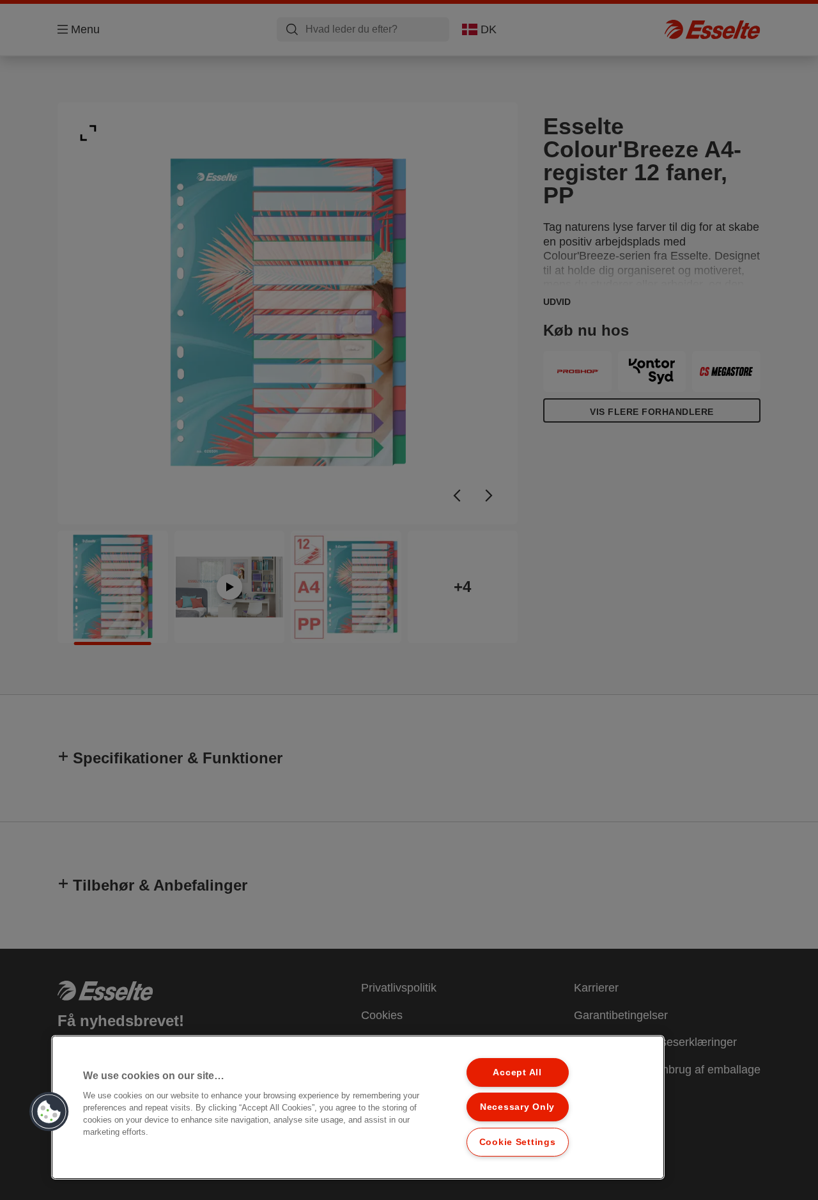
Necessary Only (517, 1107)
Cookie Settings (517, 1142)
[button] (49, 1111)
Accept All (517, 1072)
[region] (358, 1107)
